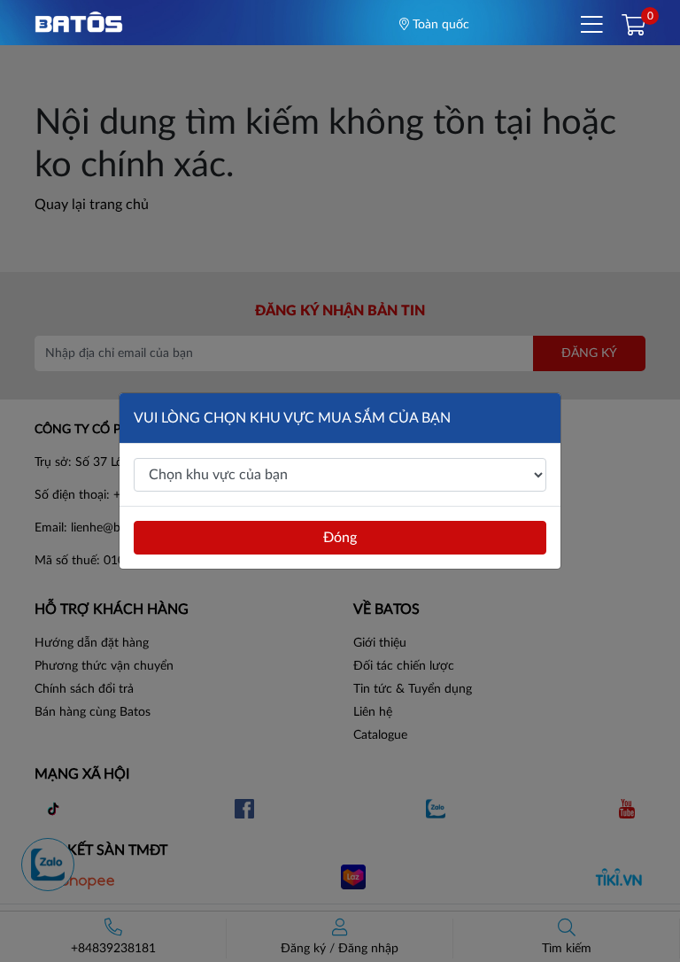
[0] (633, 26)
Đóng (340, 538)
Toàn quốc (439, 25)
